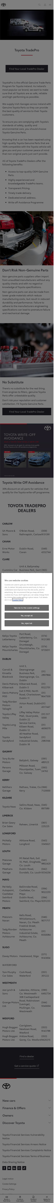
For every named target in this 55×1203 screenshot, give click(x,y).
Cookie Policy (18, 600)
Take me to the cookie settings (27, 608)
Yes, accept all (27, 615)
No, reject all (26, 623)
